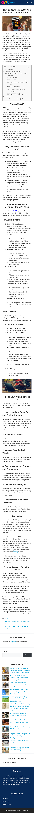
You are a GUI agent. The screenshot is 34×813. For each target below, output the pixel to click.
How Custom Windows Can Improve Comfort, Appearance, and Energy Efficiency (19, 678)
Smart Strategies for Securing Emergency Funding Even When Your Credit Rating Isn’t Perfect (20, 671)
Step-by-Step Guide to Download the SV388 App (17, 74)
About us (5, 798)
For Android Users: (14, 77)
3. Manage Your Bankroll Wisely (17, 88)
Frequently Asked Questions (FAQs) (14, 99)
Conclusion (8, 96)
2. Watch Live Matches (15, 86)
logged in (13, 641)
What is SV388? (9, 69)
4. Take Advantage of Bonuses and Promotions (17, 90)
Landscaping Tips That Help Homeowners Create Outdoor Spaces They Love (19, 699)
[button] (27, 2)
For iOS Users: (13, 79)
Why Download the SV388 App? (13, 71)
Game (6, 619)
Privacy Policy (6, 804)
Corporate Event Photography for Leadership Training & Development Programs (20, 736)
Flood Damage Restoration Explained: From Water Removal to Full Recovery (20, 685)
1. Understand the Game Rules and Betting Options (19, 83)
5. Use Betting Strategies (15, 93)
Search (4, 652)
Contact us (5, 801)
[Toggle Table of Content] (28, 67)
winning (15, 552)
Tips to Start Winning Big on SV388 (17, 81)
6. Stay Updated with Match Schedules (18, 94)
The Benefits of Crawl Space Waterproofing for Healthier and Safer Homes (19, 692)
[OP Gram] (8, 2)
